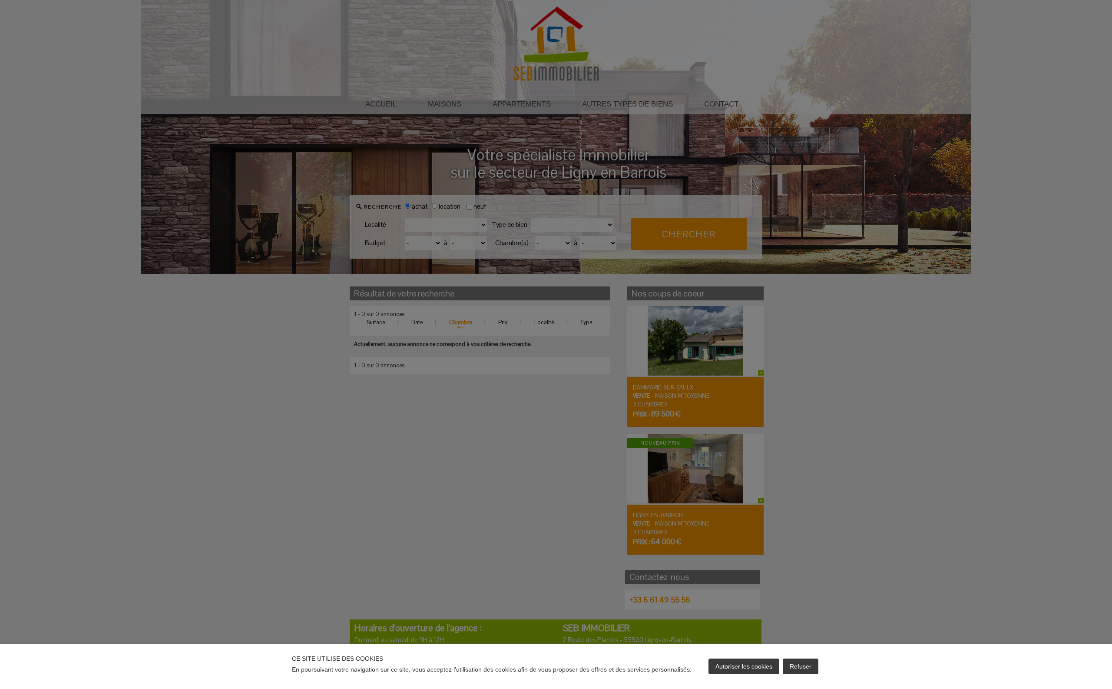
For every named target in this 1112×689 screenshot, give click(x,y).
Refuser (800, 666)
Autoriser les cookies (743, 666)
